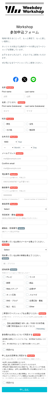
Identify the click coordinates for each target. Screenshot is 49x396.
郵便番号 (9, 187)
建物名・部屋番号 (13, 228)
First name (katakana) (12, 106)
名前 (7, 87)
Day (35, 147)
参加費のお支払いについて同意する (21, 334)
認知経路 (9, 269)
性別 (7, 118)
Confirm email (8, 163)
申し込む (24, 389)
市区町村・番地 (12, 215)
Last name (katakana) (34, 106)
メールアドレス (12, 153)
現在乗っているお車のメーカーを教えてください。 (24, 243)
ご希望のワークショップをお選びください (24, 313)
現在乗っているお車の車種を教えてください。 (22, 256)
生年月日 (9, 136)
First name (6, 91)
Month (17, 147)
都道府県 (9, 204)
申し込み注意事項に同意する (18, 355)
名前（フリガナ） (13, 102)
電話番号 (9, 174)
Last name (29, 91)
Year (20, 142)
